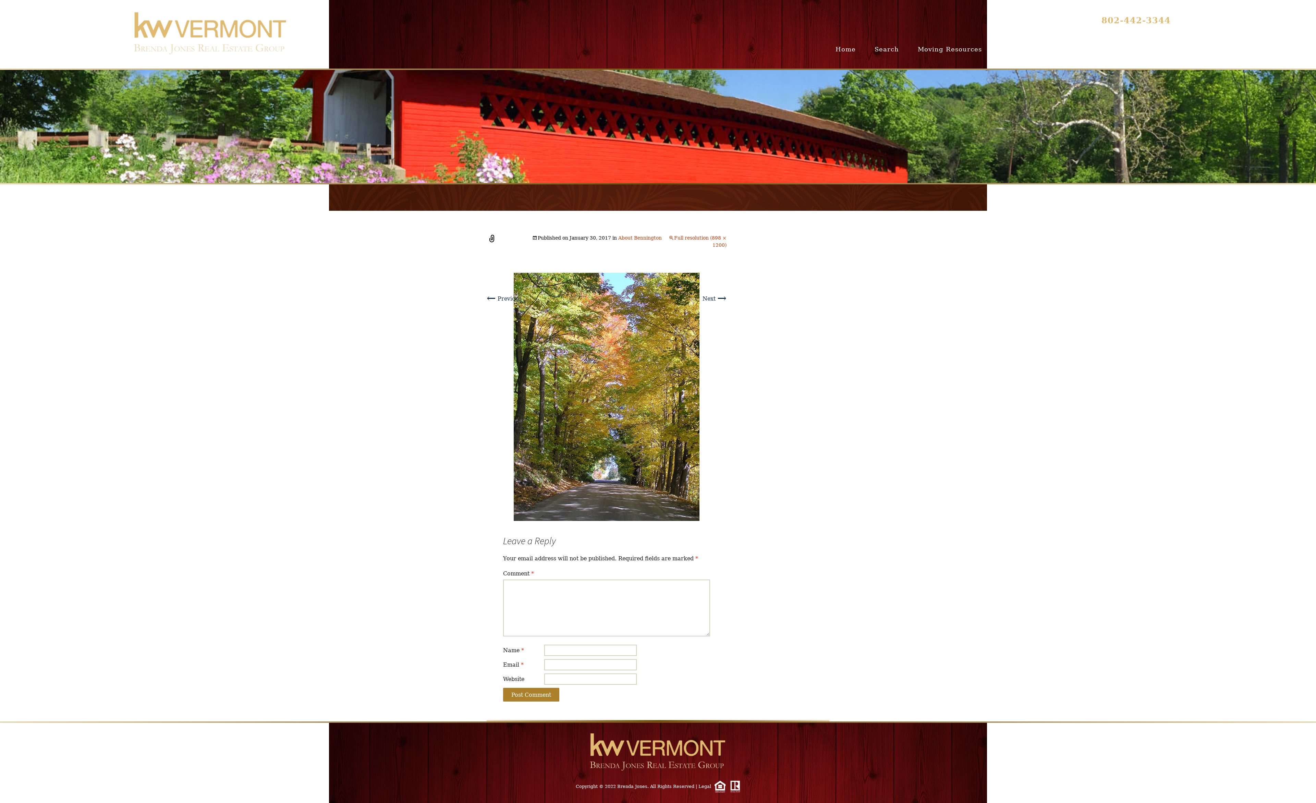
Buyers (1013, 49)
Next (715, 298)
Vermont (1101, 49)
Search (887, 49)
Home (846, 49)
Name (513, 650)
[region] (658, 126)
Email (513, 664)
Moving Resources (950, 49)
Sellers (1056, 49)
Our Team (1152, 49)
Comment (518, 573)
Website (513, 679)
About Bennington (640, 238)
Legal (704, 786)
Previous (504, 298)
